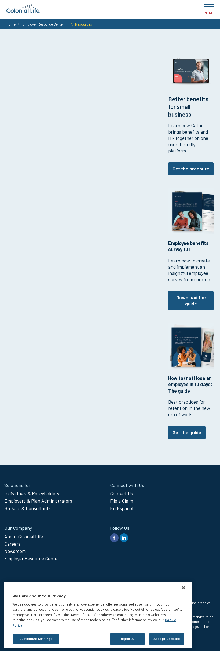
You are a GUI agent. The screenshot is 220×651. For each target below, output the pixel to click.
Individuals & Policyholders (31, 493)
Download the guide (191, 300)
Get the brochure (191, 169)
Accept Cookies (166, 638)
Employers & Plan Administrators (38, 501)
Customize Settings (35, 638)
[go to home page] (23, 11)
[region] (98, 615)
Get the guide (187, 432)
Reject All (127, 638)
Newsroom (15, 551)
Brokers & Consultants (27, 508)
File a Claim (121, 501)
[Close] (183, 588)
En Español (121, 508)
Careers (12, 544)
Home (11, 24)
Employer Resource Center (43, 24)
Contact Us (121, 493)
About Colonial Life (23, 536)
